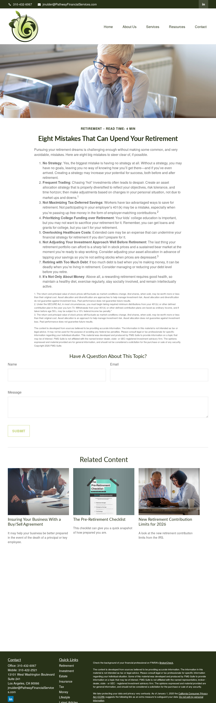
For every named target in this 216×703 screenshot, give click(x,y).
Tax (61, 686)
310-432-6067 (22, 4)
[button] (108, 26)
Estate (63, 676)
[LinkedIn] (203, 4)
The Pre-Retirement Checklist (99, 520)
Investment (66, 671)
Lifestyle (64, 697)
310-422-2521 (27, 670)
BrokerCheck (166, 662)
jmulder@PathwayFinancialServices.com (70, 4)
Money (63, 692)
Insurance (65, 681)
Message (15, 392)
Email (114, 364)
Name (12, 364)
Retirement (66, 665)
